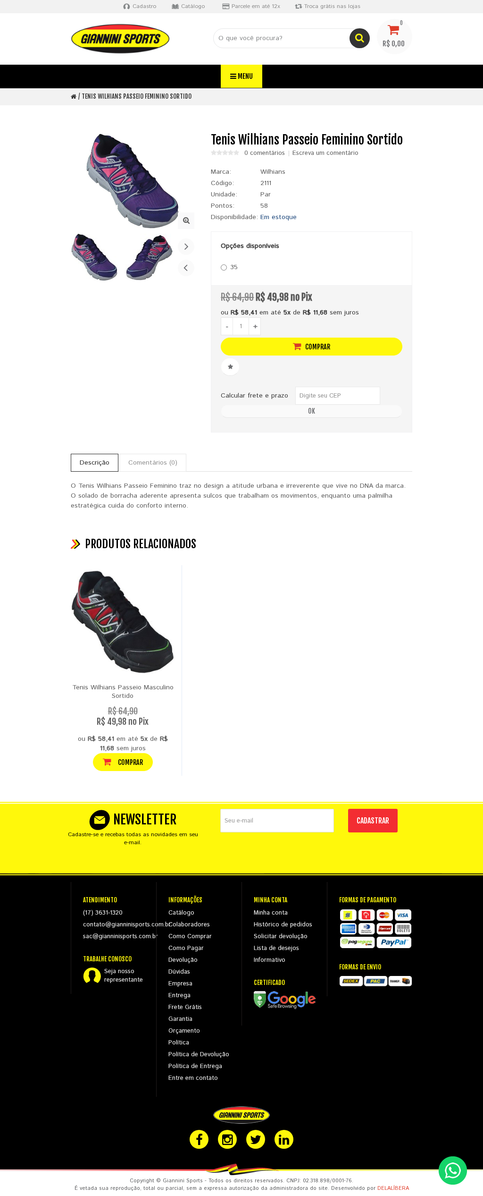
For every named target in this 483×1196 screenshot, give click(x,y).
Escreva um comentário (325, 153)
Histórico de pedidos (283, 924)
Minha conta (271, 912)
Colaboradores (189, 924)
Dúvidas (179, 971)
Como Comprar (190, 936)
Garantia (180, 1019)
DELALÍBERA (393, 1188)
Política (178, 1042)
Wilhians (272, 172)
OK (311, 411)
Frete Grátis (185, 1007)
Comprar (317, 347)
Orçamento (184, 1030)
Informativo (269, 960)
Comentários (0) (152, 462)
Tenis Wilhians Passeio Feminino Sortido (137, 96)
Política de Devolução (198, 1054)
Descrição (94, 462)
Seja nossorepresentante (123, 975)
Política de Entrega (195, 1066)
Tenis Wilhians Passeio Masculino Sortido (123, 692)
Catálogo (181, 912)
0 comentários (264, 153)
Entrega (179, 995)
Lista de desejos (276, 948)
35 (234, 267)
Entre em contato (193, 1078)
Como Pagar (186, 948)
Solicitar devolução (281, 936)
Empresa (180, 983)
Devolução (183, 960)
